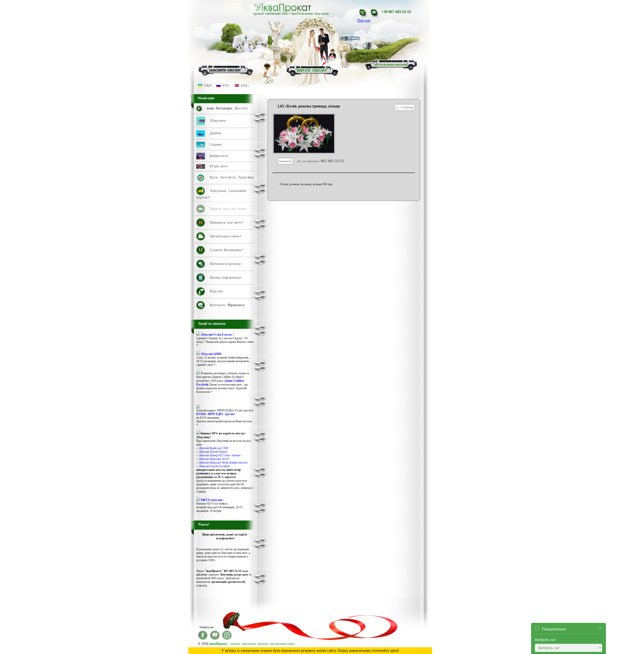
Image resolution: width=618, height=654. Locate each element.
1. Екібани (407, 107)
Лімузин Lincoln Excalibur (214, 466)
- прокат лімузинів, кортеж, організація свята (252, 644)
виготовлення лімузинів (310, 13)
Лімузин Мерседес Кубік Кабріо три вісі (223, 462)
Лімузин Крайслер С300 (213, 448)
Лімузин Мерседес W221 (214, 459)
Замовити (285, 161)
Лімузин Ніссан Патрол (213, 451)
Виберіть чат (545, 635)
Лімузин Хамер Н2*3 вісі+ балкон (219, 455)
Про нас (364, 20)
